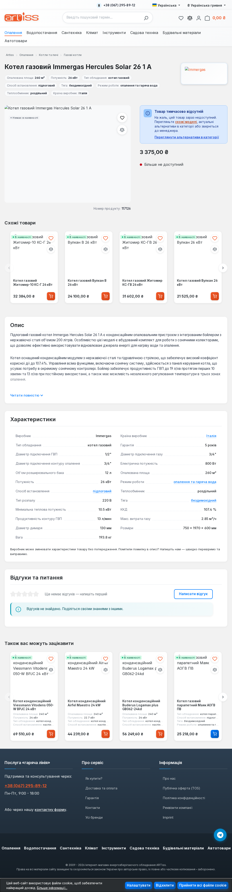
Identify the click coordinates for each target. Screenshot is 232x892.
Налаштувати (138, 885)
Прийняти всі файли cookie (203, 885)
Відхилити (165, 885)
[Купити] (51, 296)
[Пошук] (147, 17)
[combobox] (102, 17)
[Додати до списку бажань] (122, 118)
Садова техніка (144, 848)
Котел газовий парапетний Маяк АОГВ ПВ (196, 705)
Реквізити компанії (177, 808)
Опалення (11, 848)
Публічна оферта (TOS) (181, 788)
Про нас (169, 778)
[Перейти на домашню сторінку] (22, 16)
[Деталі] (215, 734)
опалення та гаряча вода (195, 482)
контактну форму (50, 809)
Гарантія (92, 798)
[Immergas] (204, 73)
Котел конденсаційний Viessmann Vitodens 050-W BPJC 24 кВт (33, 705)
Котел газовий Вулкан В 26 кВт (87, 282)
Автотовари (219, 848)
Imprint (168, 817)
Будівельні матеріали (183, 848)
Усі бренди (94, 817)
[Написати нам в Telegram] (220, 835)
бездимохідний (203, 500)
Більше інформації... (52, 888)
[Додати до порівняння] (122, 130)
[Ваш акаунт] (198, 17)
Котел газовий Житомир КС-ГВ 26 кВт (142, 282)
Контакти (92, 808)
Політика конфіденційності (184, 798)
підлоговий (102, 491)
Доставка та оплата (101, 788)
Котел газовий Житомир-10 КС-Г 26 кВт (33, 282)
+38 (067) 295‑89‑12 (26, 785)
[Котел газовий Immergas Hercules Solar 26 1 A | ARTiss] (68, 154)
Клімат (91, 848)
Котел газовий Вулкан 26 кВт (197, 282)
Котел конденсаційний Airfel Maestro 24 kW (87, 703)
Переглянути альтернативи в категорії (187, 137)
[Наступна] (222, 268)
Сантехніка (70, 848)
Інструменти (114, 848)
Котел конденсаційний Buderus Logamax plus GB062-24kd (141, 705)
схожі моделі (186, 122)
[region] (67, 154)
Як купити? (93, 778)
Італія (211, 436)
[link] (181, 17)
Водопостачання (40, 848)
